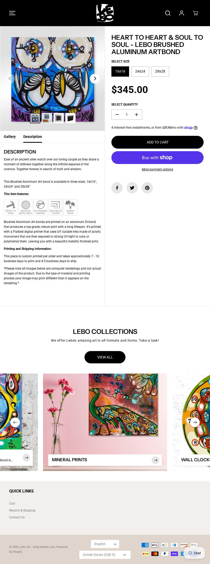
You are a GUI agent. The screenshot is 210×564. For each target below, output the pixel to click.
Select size (120, 61)
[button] (11, 13)
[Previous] (10, 79)
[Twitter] (132, 187)
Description (32, 137)
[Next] (95, 79)
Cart (12, 503)
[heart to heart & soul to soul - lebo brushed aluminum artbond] (52, 78)
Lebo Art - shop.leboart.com (37, 547)
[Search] (167, 13)
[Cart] (195, 13)
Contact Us (17, 517)
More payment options (157, 169)
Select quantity (124, 104)
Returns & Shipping (22, 510)
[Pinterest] (147, 187)
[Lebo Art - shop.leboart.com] (105, 13)
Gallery (10, 137)
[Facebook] (117, 187)
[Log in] (181, 13)
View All (105, 357)
